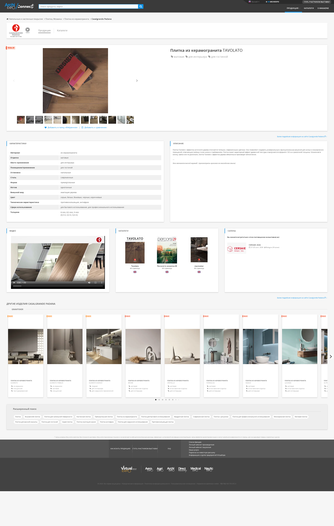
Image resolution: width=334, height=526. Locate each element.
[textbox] (88, 6)
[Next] (137, 80)
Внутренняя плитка (32, 417)
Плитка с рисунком (221, 417)
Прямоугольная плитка (104, 417)
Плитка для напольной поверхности (58, 417)
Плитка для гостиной (49, 422)
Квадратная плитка (181, 417)
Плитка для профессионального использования (251, 417)
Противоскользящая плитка (163, 422)
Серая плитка (67, 422)
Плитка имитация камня (86, 422)
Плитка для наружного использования (133, 422)
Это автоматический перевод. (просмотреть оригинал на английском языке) (204, 163)
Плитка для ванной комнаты (26, 422)
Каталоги (309, 8)
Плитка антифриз (107, 422)
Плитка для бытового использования (155, 417)
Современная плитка (201, 417)
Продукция (292, 8)
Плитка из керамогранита (127, 417)
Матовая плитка (301, 417)
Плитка (18, 417)
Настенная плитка (83, 417)
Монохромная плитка (282, 417)
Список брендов (195, 442)
